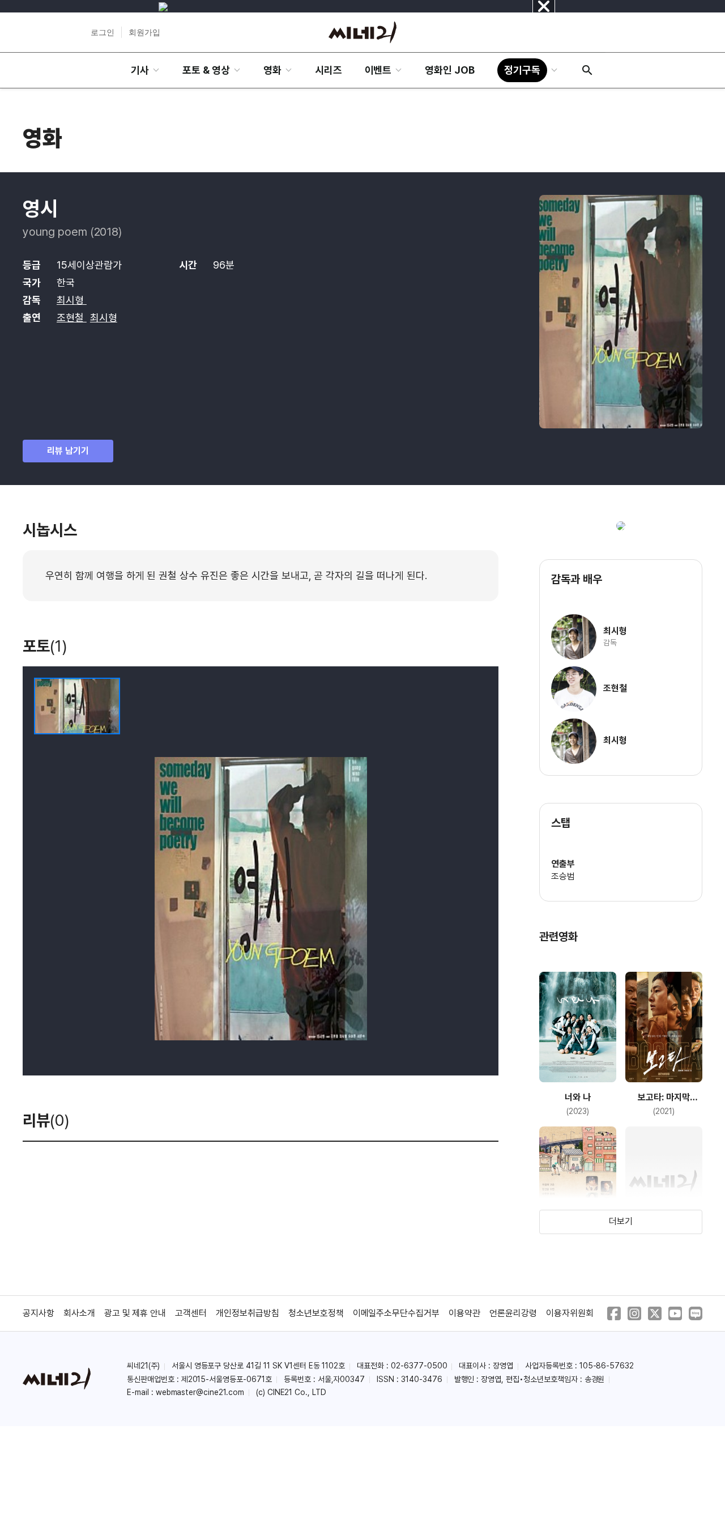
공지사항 (38, 1313)
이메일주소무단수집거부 (396, 1313)
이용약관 (464, 1313)
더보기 (621, 1221)
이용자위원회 (570, 1313)
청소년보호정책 (316, 1313)
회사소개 (79, 1313)
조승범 (563, 876)
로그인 (102, 32)
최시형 (72, 300)
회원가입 (144, 32)
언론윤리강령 (513, 1313)
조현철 (72, 318)
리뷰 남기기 (68, 450)
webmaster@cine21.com (200, 1392)
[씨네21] (362, 32)
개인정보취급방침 (247, 1313)
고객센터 (191, 1313)
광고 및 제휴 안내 (135, 1313)
